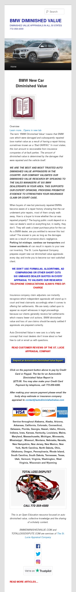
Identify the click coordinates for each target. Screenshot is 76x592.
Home (13, 66)
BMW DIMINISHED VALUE (36, 20)
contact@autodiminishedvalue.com (44, 399)
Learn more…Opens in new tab (25, 130)
